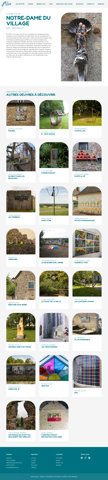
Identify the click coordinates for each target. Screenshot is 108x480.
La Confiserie (64, 476)
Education (58, 465)
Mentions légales (35, 476)
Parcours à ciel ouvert (64, 4)
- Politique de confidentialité (46, 476)
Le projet (33, 460)
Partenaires (34, 465)
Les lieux (33, 458)
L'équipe (33, 462)
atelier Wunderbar (72, 476)
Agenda (30, 4)
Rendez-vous (41, 4)
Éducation (79, 4)
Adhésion (101, 4)
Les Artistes (20, 4)
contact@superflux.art (12, 467)
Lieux (51, 4)
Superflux (90, 4)
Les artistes (59, 458)
